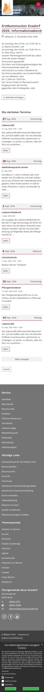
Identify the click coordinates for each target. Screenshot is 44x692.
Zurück (6, 369)
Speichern (10, 688)
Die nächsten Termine (16, 112)
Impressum (5, 671)
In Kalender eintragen (13, 97)
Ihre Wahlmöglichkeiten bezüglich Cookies (22, 646)
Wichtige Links (11, 455)
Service (6, 392)
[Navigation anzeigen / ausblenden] (38, 4)
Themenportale (11, 522)
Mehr (5, 150)
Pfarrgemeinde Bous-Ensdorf (19, 590)
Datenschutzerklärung (12, 668)
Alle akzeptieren (31, 688)
